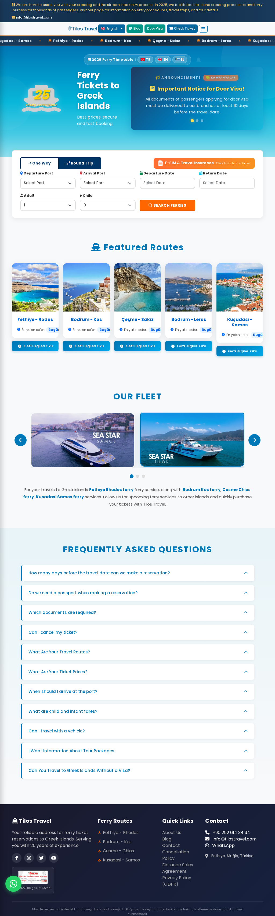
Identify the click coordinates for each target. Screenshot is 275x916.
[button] (182, 28)
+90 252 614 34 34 (231, 826)
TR (148, 59)
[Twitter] (41, 851)
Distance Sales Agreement (177, 861)
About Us (171, 826)
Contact (171, 839)
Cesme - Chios (118, 844)
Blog (136, 28)
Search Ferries (169, 198)
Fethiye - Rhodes (121, 826)
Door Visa (155, 28)
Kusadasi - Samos (121, 853)
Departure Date (158, 166)
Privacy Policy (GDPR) (176, 874)
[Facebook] (16, 851)
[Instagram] (29, 851)
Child (87, 188)
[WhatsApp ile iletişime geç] (13, 884)
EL (182, 59)
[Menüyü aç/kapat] (203, 29)
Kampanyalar (223, 80)
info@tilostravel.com (33, 17)
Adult (29, 188)
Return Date (214, 166)
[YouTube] (54, 851)
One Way (41, 156)
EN (165, 59)
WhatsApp (223, 839)
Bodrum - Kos (117, 835)
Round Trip (81, 156)
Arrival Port (93, 166)
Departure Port (38, 166)
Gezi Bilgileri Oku (38, 339)
